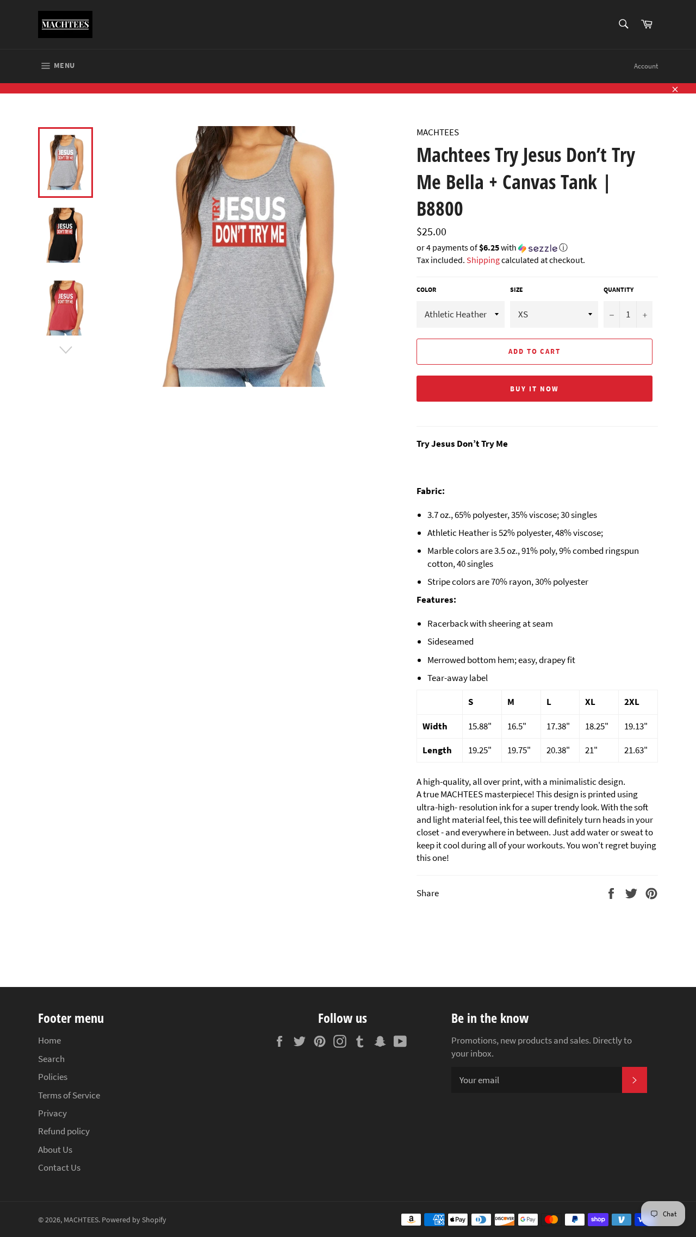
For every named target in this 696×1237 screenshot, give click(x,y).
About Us (55, 1149)
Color (426, 289)
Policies (52, 1077)
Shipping (483, 259)
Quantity (618, 289)
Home (49, 1040)
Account (646, 66)
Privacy (52, 1113)
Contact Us (59, 1167)
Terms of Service (69, 1095)
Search (51, 1059)
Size (516, 289)
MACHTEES (81, 1219)
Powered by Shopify (134, 1219)
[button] (537, 248)
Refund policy (64, 1131)
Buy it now (534, 388)
